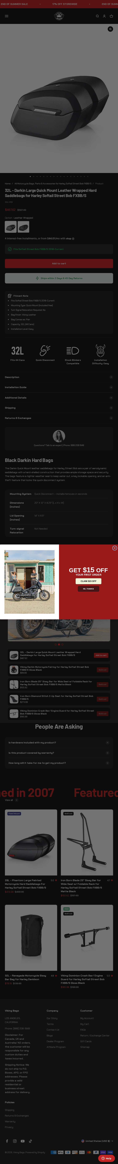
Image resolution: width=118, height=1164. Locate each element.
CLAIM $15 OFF (88, 581)
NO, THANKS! (88, 589)
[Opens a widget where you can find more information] (106, 1158)
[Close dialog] (115, 548)
